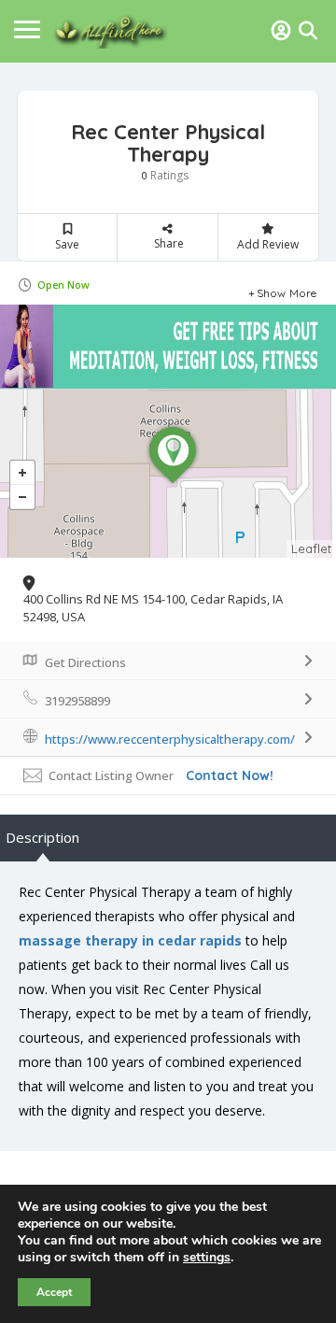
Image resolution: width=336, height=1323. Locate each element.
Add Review (268, 244)
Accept (54, 1292)
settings (207, 1257)
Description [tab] (42, 837)
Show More (287, 290)
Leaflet (311, 548)
